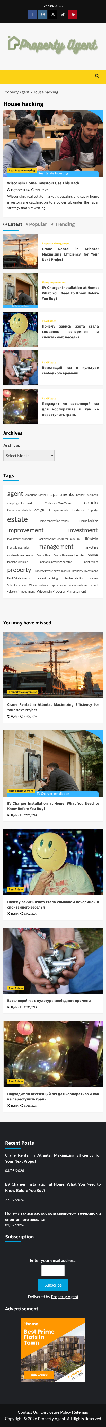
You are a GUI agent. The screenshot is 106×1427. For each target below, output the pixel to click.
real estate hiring (47, 578)
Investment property (20, 538)
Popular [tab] (37, 224)
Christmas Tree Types (58, 503)
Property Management (56, 243)
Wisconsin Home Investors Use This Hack (43, 183)
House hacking (89, 520)
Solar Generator (17, 585)
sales (94, 578)
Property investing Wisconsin (51, 570)
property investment (85, 570)
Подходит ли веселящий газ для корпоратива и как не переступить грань (70, 409)
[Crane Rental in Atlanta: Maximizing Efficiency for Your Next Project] (20, 251)
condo (91, 502)
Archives (11, 445)
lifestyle (91, 538)
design (39, 510)
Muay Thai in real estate (69, 555)
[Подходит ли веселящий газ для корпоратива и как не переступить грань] (20, 405)
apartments (62, 494)
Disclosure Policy (56, 1412)
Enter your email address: (53, 1260)
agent (15, 493)
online (93, 555)
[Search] (97, 76)
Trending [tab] (64, 224)
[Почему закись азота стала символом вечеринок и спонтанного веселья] (20, 328)
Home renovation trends (54, 520)
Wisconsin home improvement (48, 585)
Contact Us (28, 1412)
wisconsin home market (83, 585)
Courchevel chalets (19, 510)
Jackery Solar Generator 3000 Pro (59, 538)
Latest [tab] (14, 224)
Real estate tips (74, 578)
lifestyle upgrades (18, 547)
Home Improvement (54, 282)
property (19, 569)
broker (80, 494)
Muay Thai (43, 555)
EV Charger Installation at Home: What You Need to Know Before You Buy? (70, 293)
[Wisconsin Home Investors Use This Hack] (53, 143)
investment (83, 529)
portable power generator (56, 561)
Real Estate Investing (22, 170)
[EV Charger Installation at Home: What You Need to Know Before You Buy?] (20, 289)
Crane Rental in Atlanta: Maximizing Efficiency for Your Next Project (70, 254)
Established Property (85, 510)
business (92, 494)
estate (17, 518)
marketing (90, 547)
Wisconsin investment (21, 591)
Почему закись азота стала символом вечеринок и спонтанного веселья (70, 332)
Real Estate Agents (19, 578)
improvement (25, 529)
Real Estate (49, 321)
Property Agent (16, 92)
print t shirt (91, 561)
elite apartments (58, 510)
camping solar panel (19, 503)
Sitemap (81, 1412)
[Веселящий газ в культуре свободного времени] (20, 367)
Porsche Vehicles (17, 561)
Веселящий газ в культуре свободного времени (70, 370)
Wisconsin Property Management (61, 591)
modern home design (20, 555)
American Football (36, 494)
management (56, 546)
